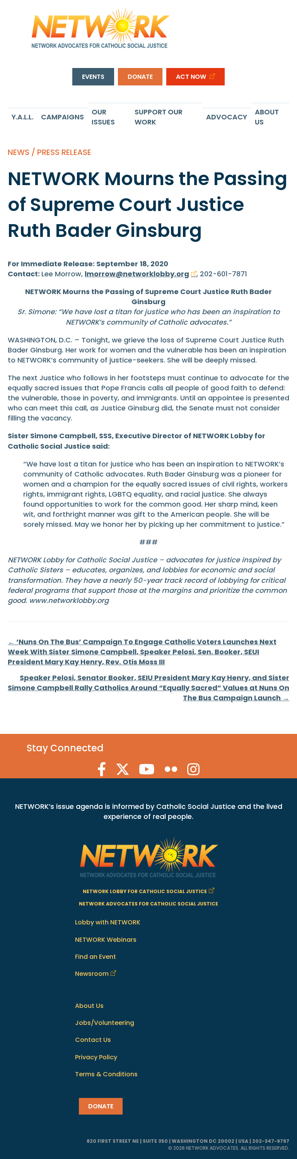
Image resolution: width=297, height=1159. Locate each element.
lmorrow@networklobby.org (137, 274)
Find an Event (95, 956)
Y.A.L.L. (22, 117)
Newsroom (92, 973)
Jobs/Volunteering (104, 1022)
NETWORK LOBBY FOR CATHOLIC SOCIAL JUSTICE (145, 891)
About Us (267, 117)
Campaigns (62, 117)
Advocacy (226, 117)
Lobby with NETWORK (107, 922)
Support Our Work (159, 117)
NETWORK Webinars (106, 939)
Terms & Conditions (106, 1074)
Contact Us (93, 1039)
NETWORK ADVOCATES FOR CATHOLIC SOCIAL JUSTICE (148, 903)
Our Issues (103, 117)
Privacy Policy (96, 1057)
